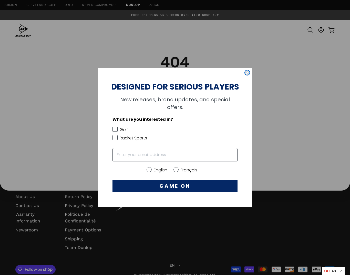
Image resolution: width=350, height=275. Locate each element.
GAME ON (175, 186)
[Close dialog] (247, 72)
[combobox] (333, 271)
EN (334, 270)
